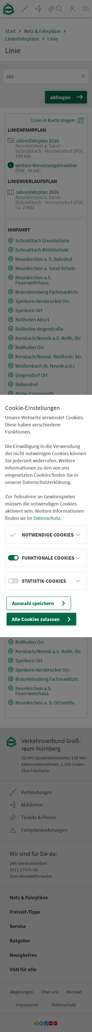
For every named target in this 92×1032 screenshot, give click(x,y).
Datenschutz (46, 518)
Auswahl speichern (33, 603)
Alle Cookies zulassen (36, 619)
